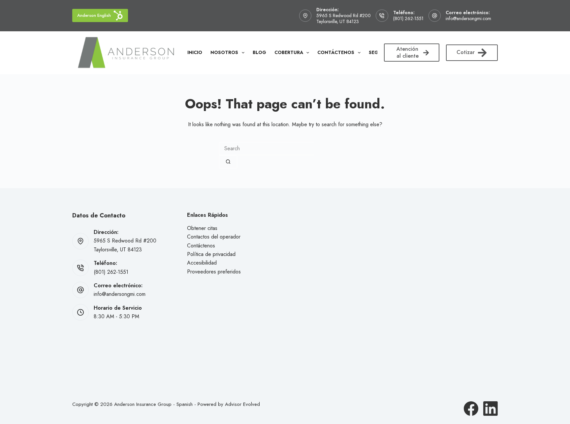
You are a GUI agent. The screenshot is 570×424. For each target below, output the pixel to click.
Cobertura (288, 52)
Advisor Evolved (242, 404)
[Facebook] (471, 408)
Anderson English (94, 15)
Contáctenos (335, 52)
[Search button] (228, 161)
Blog (259, 52)
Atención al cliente (407, 52)
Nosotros (224, 52)
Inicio (194, 52)
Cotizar (466, 52)
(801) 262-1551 (408, 18)
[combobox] (266, 148)
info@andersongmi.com (468, 18)
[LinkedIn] (490, 408)
